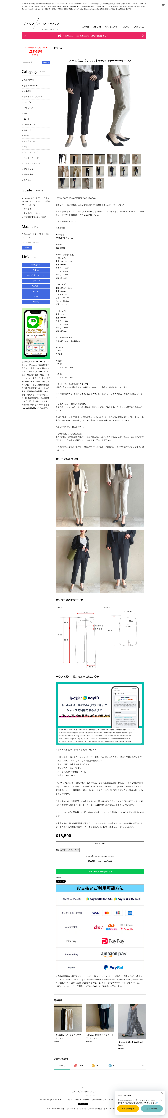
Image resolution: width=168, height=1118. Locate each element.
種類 (57, 850)
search (46, 62)
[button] (112, 27)
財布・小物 (28, 174)
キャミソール (29, 141)
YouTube (35, 286)
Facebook (36, 281)
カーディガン (29, 124)
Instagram (35, 265)
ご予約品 (27, 180)
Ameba (36, 302)
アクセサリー (29, 169)
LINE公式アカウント (35, 275)
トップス (27, 102)
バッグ (27, 147)
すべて (62, 1066)
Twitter (36, 270)
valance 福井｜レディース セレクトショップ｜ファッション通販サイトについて (36, 201)
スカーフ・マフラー (32, 163)
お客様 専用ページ (31, 86)
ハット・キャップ (31, 158)
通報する (59, 877)
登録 (27, 247)
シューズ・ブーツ (31, 152)
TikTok (36, 291)
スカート (27, 130)
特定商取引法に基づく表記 (35, 217)
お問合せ (27, 209)
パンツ (27, 136)
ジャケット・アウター (33, 97)
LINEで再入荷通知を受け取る (100, 871)
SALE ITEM (29, 80)
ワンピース (28, 108)
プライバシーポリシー (33, 213)
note (36, 296)
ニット (27, 119)
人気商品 (27, 91)
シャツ (27, 113)
